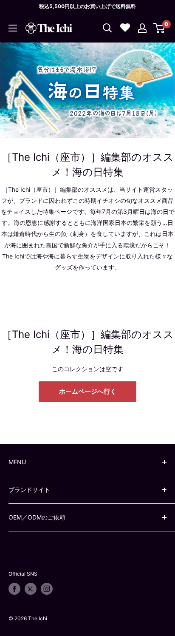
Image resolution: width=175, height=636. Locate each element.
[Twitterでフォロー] (31, 589)
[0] (159, 28)
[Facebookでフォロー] (14, 589)
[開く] (107, 28)
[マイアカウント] (142, 28)
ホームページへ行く (87, 391)
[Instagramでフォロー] (47, 589)
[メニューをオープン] (12, 28)
